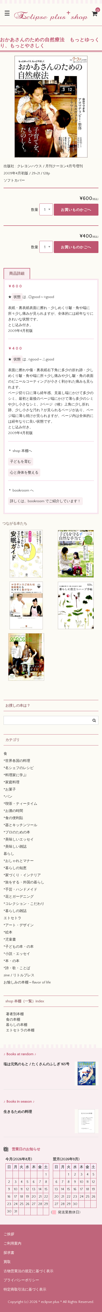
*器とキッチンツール (20, 825)
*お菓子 (10, 789)
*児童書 (10, 939)
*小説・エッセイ (17, 954)
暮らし (9, 854)
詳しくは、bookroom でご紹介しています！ (45, 501)
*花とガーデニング (19, 897)
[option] (51, 107)
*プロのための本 (17, 832)
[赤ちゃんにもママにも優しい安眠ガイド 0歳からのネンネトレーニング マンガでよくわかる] (26, 554)
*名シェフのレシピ (19, 768)
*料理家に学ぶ (15, 775)
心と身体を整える (24, 473)
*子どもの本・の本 (19, 947)
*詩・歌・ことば (17, 968)
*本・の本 (11, 961)
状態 (17, 297)
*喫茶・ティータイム (20, 804)
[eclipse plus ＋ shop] (51, 17)
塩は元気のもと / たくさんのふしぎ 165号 (37, 1064)
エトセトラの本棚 (20, 1030)
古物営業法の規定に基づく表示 (28, 1271)
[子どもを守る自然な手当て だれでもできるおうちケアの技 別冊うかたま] (76, 554)
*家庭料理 (11, 782)
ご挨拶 (9, 1234)
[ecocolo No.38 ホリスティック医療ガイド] (26, 657)
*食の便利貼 (13, 818)
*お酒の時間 (13, 811)
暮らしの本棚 (16, 1025)
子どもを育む (20, 462)
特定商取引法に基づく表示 (25, 1289)
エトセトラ (12, 918)
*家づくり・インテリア (22, 875)
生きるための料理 (18, 1112)
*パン (8, 797)
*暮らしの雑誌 (15, 911)
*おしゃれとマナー (19, 861)
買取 (7, 1262)
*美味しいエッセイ (19, 839)
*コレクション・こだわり (24, 904)
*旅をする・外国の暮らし (24, 882)
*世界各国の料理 (17, 761)
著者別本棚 (15, 1014)
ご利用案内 (12, 1243)
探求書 (9, 1253)
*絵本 (8, 932)
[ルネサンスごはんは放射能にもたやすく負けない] (26, 605)
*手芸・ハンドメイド (20, 889)
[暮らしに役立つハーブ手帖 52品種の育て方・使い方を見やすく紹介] (76, 605)
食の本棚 (13, 1020)
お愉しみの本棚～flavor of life (27, 982)
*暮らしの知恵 (15, 868)
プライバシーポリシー (21, 1280)
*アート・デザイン (19, 925)
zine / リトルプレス (19, 975)
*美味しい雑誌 (15, 847)
